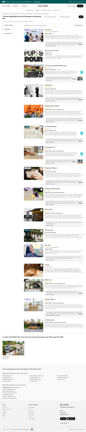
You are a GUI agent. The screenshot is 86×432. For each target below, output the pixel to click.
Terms (31, 1)
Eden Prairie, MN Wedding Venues (9, 389)
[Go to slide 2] (32, 76)
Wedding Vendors (5, 13)
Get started (63, 418)
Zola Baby (70, 1)
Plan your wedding (6, 5)
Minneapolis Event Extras (7, 375)
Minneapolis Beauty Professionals (36, 375)
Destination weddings (46, 10)
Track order (31, 411)
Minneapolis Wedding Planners (36, 379)
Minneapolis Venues (61, 379)
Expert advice (16, 5)
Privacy (4, 429)
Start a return (31, 413)
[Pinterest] (62, 423)
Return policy (31, 415)
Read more (80, 44)
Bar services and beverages (14, 13)
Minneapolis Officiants (7, 377)
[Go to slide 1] (31, 76)
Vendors (37, 10)
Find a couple (24, 5)
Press (4, 417)
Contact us (31, 417)
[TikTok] (68, 423)
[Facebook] (60, 423)
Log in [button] (74, 5)
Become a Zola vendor (7, 409)
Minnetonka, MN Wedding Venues (9, 396)
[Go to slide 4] (34, 76)
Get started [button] (80, 5)
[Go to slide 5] (35, 76)
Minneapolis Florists (34, 381)
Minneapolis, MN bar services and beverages (41, 13)
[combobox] (69, 16)
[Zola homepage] (43, 6)
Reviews (4, 411)
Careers (4, 415)
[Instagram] (66, 423)
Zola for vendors (80, 1)
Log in (61, 410)
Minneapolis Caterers (7, 381)
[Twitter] (64, 423)
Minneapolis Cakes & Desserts (8, 379)
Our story (4, 407)
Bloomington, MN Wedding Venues (9, 398)
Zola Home (75, 1)
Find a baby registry (64, 414)
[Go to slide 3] (33, 76)
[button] (59, 17)
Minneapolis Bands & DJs (35, 377)
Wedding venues (29, 10)
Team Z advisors (32, 418)
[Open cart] (69, 6)
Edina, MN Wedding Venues (8, 394)
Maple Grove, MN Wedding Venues (10, 392)
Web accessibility (25, 429)
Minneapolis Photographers (62, 377)
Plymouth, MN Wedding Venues (9, 391)
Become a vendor (56, 10)
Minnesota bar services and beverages (26, 13)
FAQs (30, 409)
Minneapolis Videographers (62, 375)
